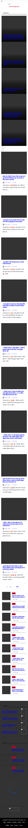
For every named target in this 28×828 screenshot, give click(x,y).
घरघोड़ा (19, 822)
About (11, 825)
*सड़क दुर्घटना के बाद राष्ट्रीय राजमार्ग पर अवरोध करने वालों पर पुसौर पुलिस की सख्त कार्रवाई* (13, 62)
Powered (19, 820)
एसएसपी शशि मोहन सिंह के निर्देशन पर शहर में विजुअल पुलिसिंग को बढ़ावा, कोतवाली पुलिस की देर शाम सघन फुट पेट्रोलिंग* (14, 567)
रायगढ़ (23, 822)
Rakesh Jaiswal (7, 182)
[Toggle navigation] (2, 5)
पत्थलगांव (9, 822)
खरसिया (7, 825)
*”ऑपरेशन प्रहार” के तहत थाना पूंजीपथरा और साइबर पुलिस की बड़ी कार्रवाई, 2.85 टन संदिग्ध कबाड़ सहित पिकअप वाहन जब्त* (13, 393)
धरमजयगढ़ (14, 822)
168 (17, 586)
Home (20, 825)
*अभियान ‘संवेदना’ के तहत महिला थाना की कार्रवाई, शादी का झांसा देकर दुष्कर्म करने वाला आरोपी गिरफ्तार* (13, 524)
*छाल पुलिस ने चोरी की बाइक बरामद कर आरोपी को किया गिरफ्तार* (18, 618)
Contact (16, 825)
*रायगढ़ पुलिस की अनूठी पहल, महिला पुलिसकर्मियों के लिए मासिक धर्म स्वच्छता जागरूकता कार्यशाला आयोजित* (12, 114)
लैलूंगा (14, 593)
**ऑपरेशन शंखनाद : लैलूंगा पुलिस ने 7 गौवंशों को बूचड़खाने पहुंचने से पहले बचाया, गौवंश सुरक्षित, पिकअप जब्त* (13, 140)
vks (24, 820)
